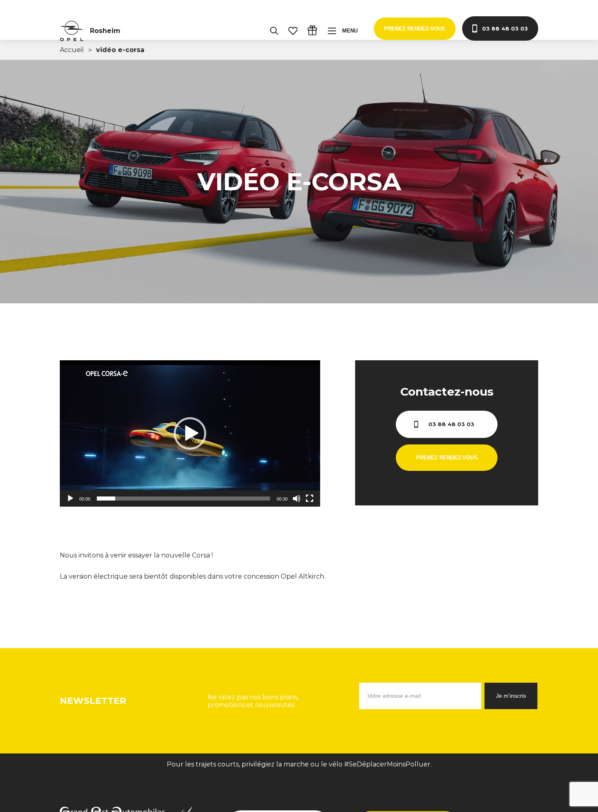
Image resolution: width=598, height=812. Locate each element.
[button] (190, 433)
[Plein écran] (310, 498)
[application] (190, 433)
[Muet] (296, 498)
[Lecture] (70, 498)
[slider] (183, 498)
